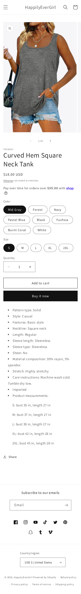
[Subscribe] (66, 505)
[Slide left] (31, 141)
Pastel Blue (16, 220)
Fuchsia (62, 220)
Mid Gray (14, 210)
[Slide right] (50, 141)
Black (41, 220)
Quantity (9, 258)
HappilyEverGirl (23, 577)
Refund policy (68, 577)
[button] (6, 7)
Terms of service (41, 584)
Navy (57, 210)
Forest (38, 210)
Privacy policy (19, 584)
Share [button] (13, 457)
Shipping (8, 180)
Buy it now (40, 296)
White (42, 230)
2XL (66, 248)
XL (50, 248)
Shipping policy (64, 584)
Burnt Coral (17, 230)
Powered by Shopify (44, 577)
